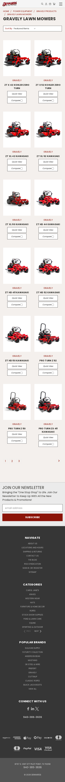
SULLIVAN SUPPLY (32, 648)
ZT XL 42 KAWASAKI (16, 156)
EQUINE (32, 623)
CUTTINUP (32, 676)
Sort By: (9, 28)
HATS (32, 602)
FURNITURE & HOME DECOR (32, 606)
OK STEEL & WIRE (32, 664)
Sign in (26, 568)
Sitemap (32, 572)
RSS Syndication (32, 564)
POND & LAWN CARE (32, 619)
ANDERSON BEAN (32, 656)
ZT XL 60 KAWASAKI (16, 224)
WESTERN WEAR (32, 598)
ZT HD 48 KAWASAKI (17, 292)
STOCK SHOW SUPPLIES (32, 614)
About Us (32, 543)
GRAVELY (32, 672)
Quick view (17, 93)
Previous (5, 779)
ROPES (32, 610)
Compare (16, 100)
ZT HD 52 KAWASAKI (48, 292)
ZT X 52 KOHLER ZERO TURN (48, 86)
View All (32, 689)
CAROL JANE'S (32, 590)
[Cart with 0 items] (54, 4)
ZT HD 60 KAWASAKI (17, 360)
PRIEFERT (32, 668)
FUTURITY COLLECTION (32, 652)
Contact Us (32, 555)
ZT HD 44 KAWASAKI (48, 224)
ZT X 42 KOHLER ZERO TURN (17, 86)
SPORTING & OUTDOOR (32, 627)
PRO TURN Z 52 (48, 360)
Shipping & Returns (32, 551)
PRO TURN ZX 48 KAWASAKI (48, 430)
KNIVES (32, 594)
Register (38, 568)
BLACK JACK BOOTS (32, 684)
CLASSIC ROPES (32, 680)
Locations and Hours (32, 547)
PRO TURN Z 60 (17, 428)
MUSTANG (32, 660)
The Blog (32, 559)
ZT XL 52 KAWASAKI (48, 156)
